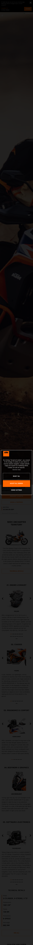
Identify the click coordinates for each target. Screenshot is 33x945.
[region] (16, 472)
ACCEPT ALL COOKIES (16, 483)
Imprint (19, 469)
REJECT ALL (16, 476)
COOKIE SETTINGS (16, 490)
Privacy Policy (15, 469)
